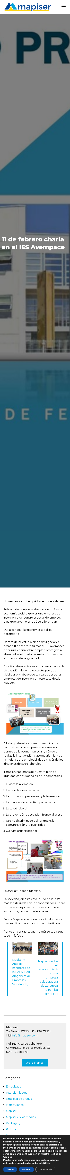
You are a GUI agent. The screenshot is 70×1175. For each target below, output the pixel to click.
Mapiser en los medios (21, 1117)
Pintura (11, 1129)
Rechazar (26, 1169)
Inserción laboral (17, 1092)
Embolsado (13, 1086)
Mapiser (11, 1111)
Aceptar (10, 1169)
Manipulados (14, 1105)
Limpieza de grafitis (19, 1098)
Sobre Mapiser (35, 1062)
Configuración (45, 1169)
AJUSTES (44, 1163)
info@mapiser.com (25, 1035)
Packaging (13, 1123)
